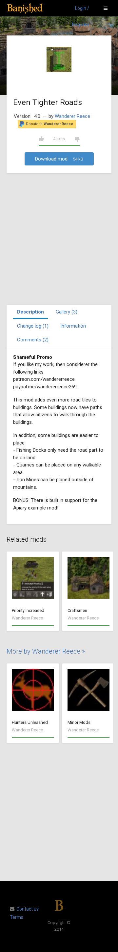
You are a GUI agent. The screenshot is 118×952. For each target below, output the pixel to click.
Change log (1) (33, 326)
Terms (16, 917)
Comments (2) (33, 340)
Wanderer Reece (72, 116)
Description (30, 312)
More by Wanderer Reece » (46, 651)
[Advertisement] (59, 239)
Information (73, 326)
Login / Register (80, 11)
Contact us (27, 909)
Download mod (59, 159)
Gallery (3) (66, 312)
